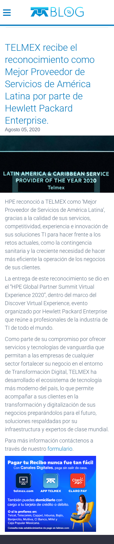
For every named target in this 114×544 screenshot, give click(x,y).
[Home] (57, 9)
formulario (59, 449)
